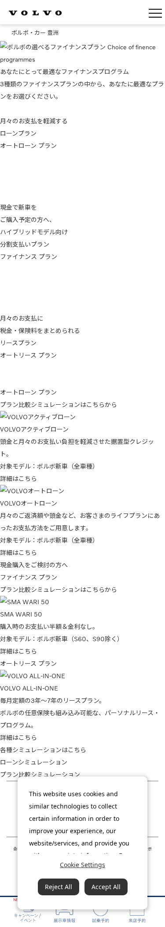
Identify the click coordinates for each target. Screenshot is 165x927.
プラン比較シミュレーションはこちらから (58, 404)
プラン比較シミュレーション (40, 774)
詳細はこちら (18, 478)
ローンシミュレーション (33, 762)
